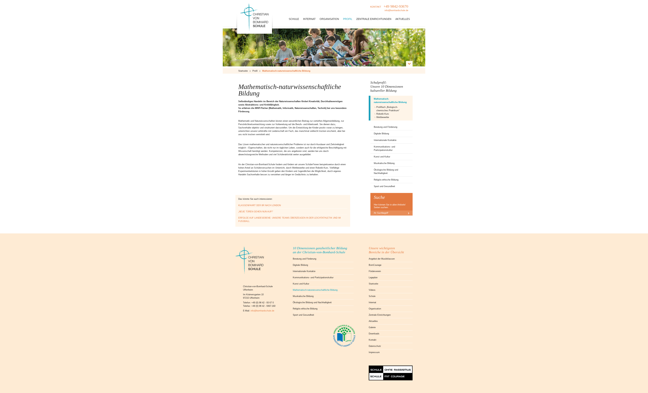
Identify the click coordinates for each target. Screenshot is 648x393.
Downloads (374, 333)
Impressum (374, 352)
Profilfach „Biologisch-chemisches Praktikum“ (387, 109)
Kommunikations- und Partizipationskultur (384, 148)
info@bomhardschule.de (262, 310)
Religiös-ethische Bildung (386, 179)
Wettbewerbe (382, 117)
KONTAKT (389, 8)
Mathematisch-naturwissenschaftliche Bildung (390, 100)
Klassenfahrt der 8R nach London (259, 205)
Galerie (372, 327)
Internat (309, 19)
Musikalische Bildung (384, 163)
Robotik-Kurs (382, 114)
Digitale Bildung (381, 133)
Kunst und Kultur (382, 156)
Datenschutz (375, 346)
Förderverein (375, 271)
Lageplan (373, 277)
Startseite (243, 71)
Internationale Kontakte (385, 140)
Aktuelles (402, 19)
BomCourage (375, 265)
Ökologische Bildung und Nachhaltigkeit (386, 171)
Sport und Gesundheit (384, 186)
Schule (294, 19)
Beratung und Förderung (385, 127)
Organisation (329, 19)
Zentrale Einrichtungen (373, 19)
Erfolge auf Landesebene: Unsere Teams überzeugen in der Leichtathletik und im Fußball (289, 219)
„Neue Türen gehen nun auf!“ (255, 211)
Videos (372, 290)
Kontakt (372, 340)
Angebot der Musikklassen (382, 259)
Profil (347, 19)
